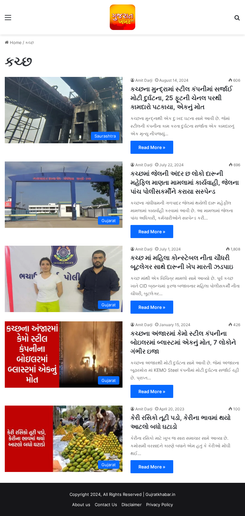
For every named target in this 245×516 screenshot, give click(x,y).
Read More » (151, 147)
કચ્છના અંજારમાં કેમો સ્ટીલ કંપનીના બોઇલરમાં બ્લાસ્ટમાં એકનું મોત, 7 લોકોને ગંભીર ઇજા (183, 342)
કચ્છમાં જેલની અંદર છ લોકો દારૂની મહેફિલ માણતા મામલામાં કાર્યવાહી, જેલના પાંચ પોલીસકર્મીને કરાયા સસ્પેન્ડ (184, 182)
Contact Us (106, 504)
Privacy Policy (159, 504)
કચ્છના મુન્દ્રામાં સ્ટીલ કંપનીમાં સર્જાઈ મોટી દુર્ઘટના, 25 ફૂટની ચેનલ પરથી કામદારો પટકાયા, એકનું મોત (181, 98)
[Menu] (8, 19)
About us (81, 504)
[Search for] (237, 19)
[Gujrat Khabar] (122, 17)
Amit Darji (143, 80)
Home (15, 42)
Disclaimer (132, 504)
